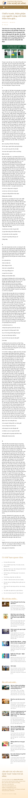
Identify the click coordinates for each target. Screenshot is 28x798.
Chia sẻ (6, 24)
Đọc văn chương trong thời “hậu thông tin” (13, 593)
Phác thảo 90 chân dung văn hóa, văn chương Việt (14, 587)
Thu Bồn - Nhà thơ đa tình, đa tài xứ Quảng (13, 579)
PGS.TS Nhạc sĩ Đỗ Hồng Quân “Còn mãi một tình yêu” (14, 574)
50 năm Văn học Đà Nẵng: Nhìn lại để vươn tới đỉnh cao (14, 583)
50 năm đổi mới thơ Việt (9, 562)
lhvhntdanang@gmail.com (10, 785)
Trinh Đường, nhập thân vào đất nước (12, 577)
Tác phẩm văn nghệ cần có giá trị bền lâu (13, 590)
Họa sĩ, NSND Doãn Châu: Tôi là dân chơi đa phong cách (14, 565)
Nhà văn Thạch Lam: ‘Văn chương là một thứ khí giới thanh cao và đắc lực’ (15, 569)
